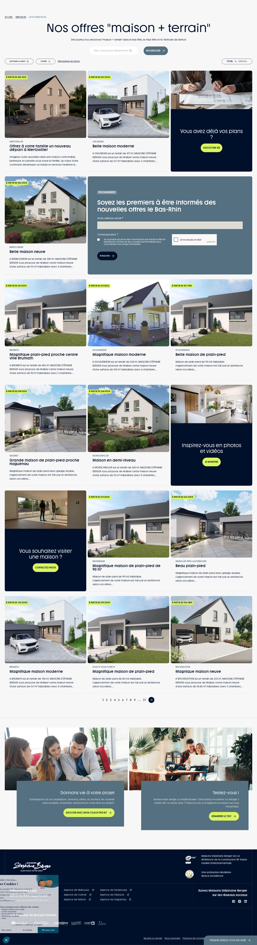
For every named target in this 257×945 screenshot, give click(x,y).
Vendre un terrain (153, 938)
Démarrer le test (221, 816)
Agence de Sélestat (112, 894)
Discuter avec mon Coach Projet (86, 812)
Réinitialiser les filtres (69, 61)
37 (144, 700)
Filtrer (44, 61)
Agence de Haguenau (113, 899)
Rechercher (153, 50)
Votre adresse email (110, 218)
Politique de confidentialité (197, 938)
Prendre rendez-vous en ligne (228, 940)
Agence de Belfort (75, 899)
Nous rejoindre (172, 938)
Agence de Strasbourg (113, 890)
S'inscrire (105, 256)
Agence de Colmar (75, 894)
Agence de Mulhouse (77, 890)
